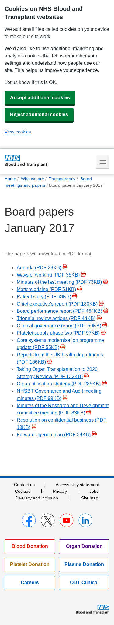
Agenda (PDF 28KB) (39, 267)
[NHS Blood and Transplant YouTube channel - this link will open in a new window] (66, 520)
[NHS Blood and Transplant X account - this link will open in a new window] (47, 520)
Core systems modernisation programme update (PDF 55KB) (60, 344)
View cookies (18, 131)
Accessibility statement (77, 484)
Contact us (24, 484)
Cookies (22, 491)
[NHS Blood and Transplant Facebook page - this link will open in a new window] (29, 520)
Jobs (93, 491)
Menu (102, 162)
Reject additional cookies (39, 114)
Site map (89, 498)
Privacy (60, 491)
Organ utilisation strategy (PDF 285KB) (59, 383)
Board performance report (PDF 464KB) (59, 311)
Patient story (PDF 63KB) (44, 296)
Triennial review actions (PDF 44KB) (56, 318)
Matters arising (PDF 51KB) (46, 289)
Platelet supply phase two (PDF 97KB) (58, 332)
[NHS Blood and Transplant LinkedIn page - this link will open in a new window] (85, 520)
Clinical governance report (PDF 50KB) (59, 325)
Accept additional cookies (40, 97)
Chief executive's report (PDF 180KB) (57, 303)
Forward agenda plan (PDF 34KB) (54, 434)
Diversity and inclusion (36, 498)
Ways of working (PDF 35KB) (48, 274)
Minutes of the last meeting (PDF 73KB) (59, 282)
